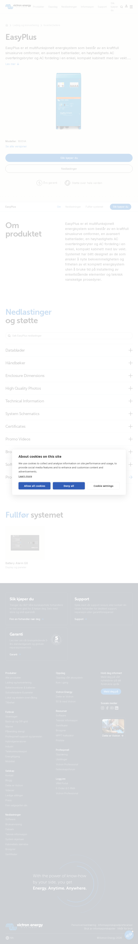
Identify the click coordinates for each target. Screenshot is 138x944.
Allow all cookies (34, 485)
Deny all (69, 485)
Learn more (25, 476)
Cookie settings (103, 485)
